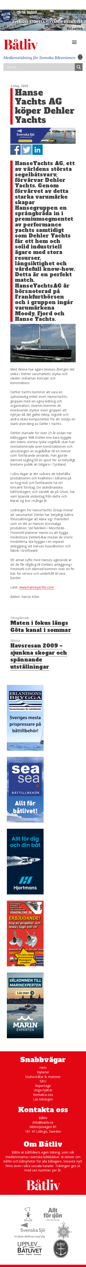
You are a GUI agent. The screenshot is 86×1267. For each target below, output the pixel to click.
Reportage (43, 1085)
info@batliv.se (43, 1122)
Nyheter (43, 1072)
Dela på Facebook (15, 149)
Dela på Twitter (26, 149)
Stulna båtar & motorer (43, 1077)
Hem (43, 1067)
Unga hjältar (43, 1090)
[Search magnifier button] (79, 67)
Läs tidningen (43, 1099)
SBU (43, 1081)
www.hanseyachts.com (36, 587)
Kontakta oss (43, 1094)
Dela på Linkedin (37, 149)
